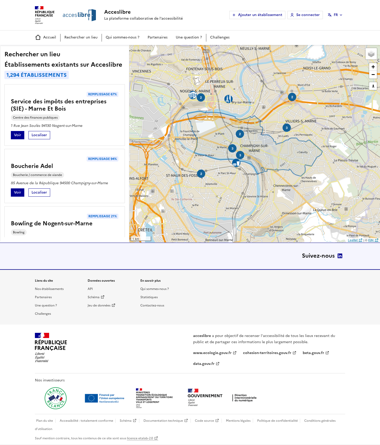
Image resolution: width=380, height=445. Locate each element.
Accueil (49, 37)
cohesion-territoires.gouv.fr (267, 353)
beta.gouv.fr (313, 353)
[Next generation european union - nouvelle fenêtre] (105, 398)
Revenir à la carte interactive (170, 51)
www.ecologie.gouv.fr (212, 353)
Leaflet (353, 240)
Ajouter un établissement (260, 15)
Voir (19, 135)
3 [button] (287, 127)
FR (336, 15)
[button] (371, 53)
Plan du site (44, 420)
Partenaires (158, 37)
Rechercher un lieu (80, 37)
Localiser (41, 135)
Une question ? (189, 37)
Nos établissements (49, 289)
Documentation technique (163, 420)
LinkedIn (340, 256)
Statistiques (149, 297)
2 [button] (201, 173)
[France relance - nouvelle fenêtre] (55, 398)
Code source (204, 420)
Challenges (220, 37)
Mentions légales (238, 420)
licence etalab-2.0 (140, 438)
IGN (371, 240)
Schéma (94, 297)
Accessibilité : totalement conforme (86, 420)
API (90, 289)
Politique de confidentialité (277, 420)
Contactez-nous (152, 305)
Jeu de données (99, 305)
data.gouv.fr (204, 363)
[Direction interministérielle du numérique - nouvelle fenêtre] (223, 398)
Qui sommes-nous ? (122, 37)
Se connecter (308, 15)
